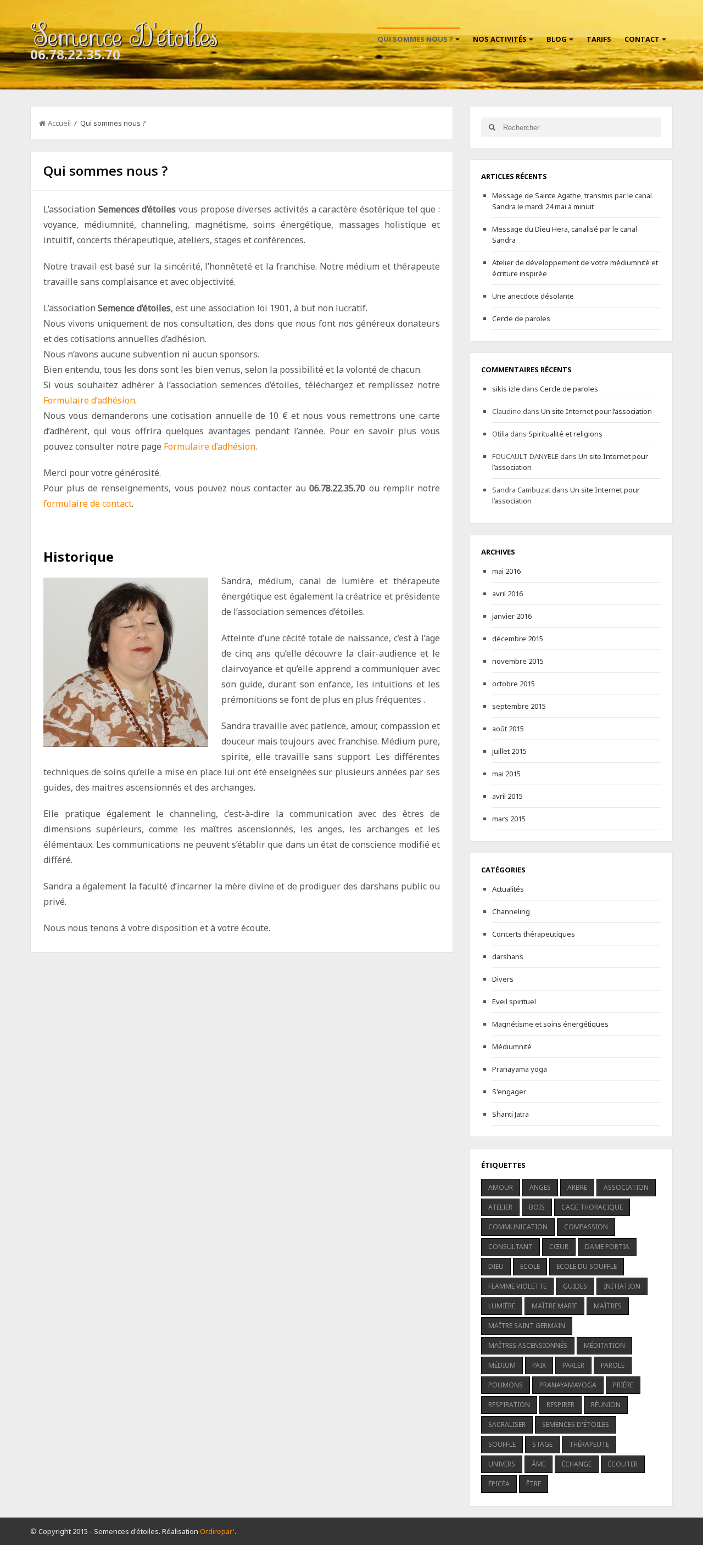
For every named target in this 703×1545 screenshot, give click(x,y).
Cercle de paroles (521, 318)
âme (538, 1464)
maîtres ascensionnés (527, 1345)
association (626, 1187)
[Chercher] (492, 127)
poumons (505, 1385)
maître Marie (554, 1306)
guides (575, 1286)
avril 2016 (507, 593)
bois (537, 1207)
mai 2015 (506, 774)
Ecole (530, 1266)
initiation (622, 1286)
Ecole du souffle (586, 1266)
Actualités (508, 889)
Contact (642, 39)
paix (539, 1365)
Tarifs (599, 39)
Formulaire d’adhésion (89, 400)
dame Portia (607, 1246)
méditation (604, 1345)
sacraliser (507, 1424)
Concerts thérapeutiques (533, 934)
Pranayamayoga (567, 1385)
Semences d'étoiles (575, 1424)
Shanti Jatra (510, 1114)
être (533, 1483)
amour (500, 1187)
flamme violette (517, 1286)
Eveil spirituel (514, 1001)
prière (623, 1385)
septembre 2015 (519, 706)
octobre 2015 (513, 683)
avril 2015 (507, 796)
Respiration (509, 1404)
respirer (560, 1404)
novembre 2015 (518, 661)
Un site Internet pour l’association (596, 411)
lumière (501, 1306)
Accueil (59, 123)
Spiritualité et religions (565, 434)
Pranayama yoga (519, 1069)
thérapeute (589, 1444)
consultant (510, 1246)
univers (501, 1464)
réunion (606, 1404)
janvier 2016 (512, 616)
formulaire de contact (87, 503)
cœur (558, 1246)
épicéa (499, 1483)
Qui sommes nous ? (415, 39)
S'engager (509, 1091)
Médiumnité (512, 1046)
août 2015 (508, 729)
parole (612, 1365)
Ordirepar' (217, 1531)
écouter (623, 1464)
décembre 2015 (517, 638)
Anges (540, 1187)
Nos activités (500, 39)
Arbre (577, 1187)
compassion (586, 1226)
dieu (496, 1266)
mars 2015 (509, 819)
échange (577, 1464)
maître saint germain (526, 1325)
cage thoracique (592, 1207)
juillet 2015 (509, 751)
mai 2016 (506, 571)
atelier (500, 1207)
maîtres (608, 1306)
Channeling (511, 911)
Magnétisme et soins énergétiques (550, 1024)
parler (573, 1365)
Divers (503, 979)
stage (542, 1444)
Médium (502, 1365)
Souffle (502, 1444)
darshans (507, 956)
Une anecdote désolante (533, 296)
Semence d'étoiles (123, 36)
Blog (556, 39)
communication (518, 1226)
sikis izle (506, 389)
